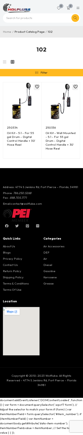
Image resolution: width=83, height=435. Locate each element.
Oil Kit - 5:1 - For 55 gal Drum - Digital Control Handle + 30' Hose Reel (21, 138)
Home (7, 32)
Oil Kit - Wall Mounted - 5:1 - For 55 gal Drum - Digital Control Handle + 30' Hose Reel (61, 140)
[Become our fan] (7, 226)
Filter (44, 72)
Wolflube (51, 375)
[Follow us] (17, 226)
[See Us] (27, 226)
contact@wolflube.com (26, 203)
